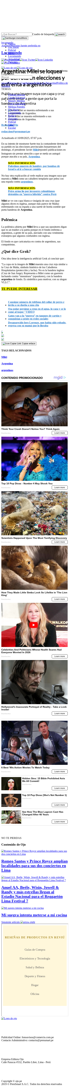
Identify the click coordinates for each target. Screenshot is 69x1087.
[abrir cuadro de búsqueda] (60, 34)
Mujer (11, 53)
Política (12, 115)
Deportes (13, 62)
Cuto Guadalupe (16, 103)
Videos (11, 44)
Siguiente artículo (10, 922)
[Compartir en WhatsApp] (34, 339)
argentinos (7, 370)
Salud (11, 124)
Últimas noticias (16, 94)
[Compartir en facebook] (34, 332)
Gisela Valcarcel (16, 97)
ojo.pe (4, 83)
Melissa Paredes (16, 106)
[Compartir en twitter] (34, 335)
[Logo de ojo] (9, 67)
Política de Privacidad (45, 83)
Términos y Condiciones (21, 83)
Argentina (7, 363)
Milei (4, 357)
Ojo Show (13, 47)
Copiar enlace (28, 343)
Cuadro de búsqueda (43, 34)
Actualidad (14, 59)
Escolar (12, 127)
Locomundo (14, 56)
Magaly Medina (16, 100)
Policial (12, 50)
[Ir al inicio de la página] (9, 832)
